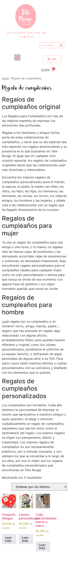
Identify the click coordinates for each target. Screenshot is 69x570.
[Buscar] (61, 45)
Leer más (8, 539)
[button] (17, 57)
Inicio (5, 78)
